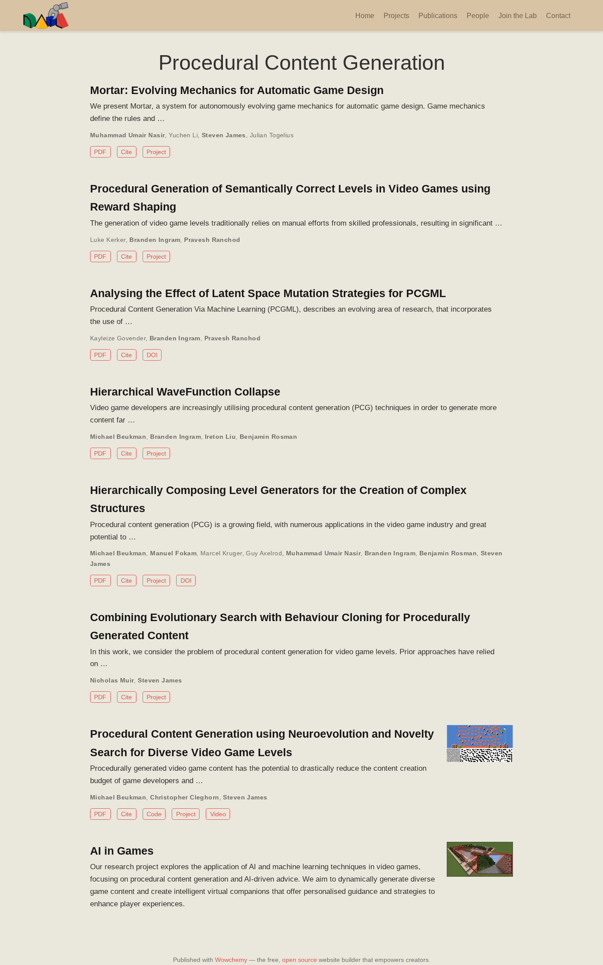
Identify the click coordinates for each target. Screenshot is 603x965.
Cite (126, 151)
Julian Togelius (272, 135)
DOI (152, 354)
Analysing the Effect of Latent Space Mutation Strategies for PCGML (268, 293)
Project (156, 151)
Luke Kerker (108, 239)
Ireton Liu (220, 436)
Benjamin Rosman (268, 436)
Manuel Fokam (173, 553)
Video (218, 814)
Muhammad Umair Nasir (127, 135)
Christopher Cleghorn (184, 797)
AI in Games (122, 850)
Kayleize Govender (118, 338)
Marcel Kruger (221, 553)
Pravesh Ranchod (212, 239)
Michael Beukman (118, 436)
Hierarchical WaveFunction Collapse (185, 391)
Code (154, 814)
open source (299, 959)
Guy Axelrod (264, 553)
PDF (100, 151)
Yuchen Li (183, 135)
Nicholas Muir (112, 680)
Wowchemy (231, 959)
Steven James (224, 135)
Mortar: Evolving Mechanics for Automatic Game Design (237, 90)
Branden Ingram (154, 239)
